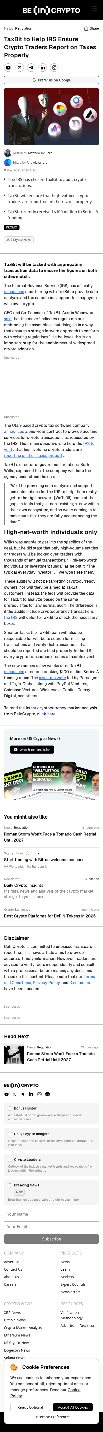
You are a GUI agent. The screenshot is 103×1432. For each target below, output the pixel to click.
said (8, 318)
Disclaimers (80, 982)
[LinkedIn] (42, 67)
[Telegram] (31, 67)
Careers (10, 1284)
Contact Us (13, 1269)
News (8, 28)
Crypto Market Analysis (23, 1327)
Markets (67, 1276)
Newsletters (70, 1291)
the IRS (11, 617)
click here (46, 714)
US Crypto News (17, 1342)
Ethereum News (17, 1335)
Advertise (11, 1261)
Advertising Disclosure (78, 1325)
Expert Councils (73, 1284)
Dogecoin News (17, 1350)
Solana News (14, 1357)
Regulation (23, 28)
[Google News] (47, 1094)
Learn (65, 1269)
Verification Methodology (71, 1315)
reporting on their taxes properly (34, 455)
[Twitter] (20, 67)
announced (14, 291)
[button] (51, 1113)
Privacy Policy (46, 982)
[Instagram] (54, 67)
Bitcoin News (15, 1320)
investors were (52, 677)
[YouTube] (8, 67)
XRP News (12, 1312)
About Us (11, 1276)
